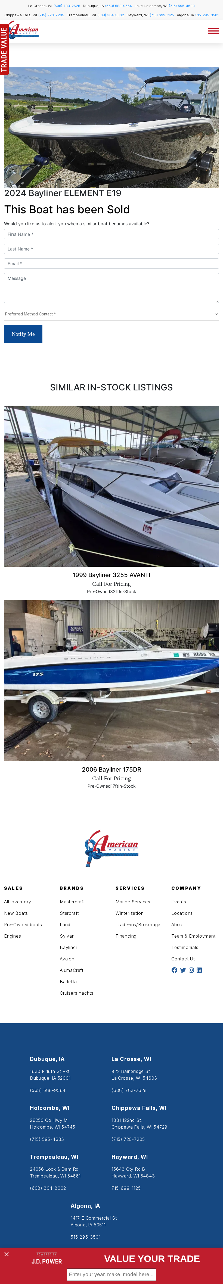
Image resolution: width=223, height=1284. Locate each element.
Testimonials (185, 947)
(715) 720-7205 (51, 15)
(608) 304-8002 (110, 15)
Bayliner (68, 947)
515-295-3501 (207, 15)
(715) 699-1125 (162, 15)
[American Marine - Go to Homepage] (21, 32)
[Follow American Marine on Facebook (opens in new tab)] (174, 970)
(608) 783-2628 (66, 6)
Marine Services (133, 901)
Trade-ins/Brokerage (138, 924)
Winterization (130, 913)
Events (178, 901)
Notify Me (23, 334)
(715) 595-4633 (182, 6)
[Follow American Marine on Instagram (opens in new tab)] (191, 970)
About (177, 924)
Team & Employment (193, 936)
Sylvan (67, 936)
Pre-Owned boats (23, 924)
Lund (65, 924)
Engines (12, 936)
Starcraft (69, 913)
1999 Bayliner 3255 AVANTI (111, 574)
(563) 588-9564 (118, 6)
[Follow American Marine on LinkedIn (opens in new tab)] (199, 970)
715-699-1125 (126, 1188)
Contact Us (183, 959)
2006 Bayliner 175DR (111, 769)
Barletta (68, 981)
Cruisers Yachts (77, 993)
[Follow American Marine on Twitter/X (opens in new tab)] (183, 970)
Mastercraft (72, 901)
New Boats (16, 913)
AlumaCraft (71, 970)
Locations (182, 913)
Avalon (67, 959)
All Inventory (17, 901)
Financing (126, 936)
